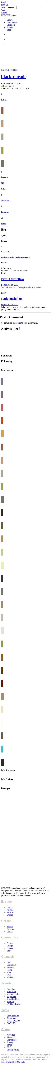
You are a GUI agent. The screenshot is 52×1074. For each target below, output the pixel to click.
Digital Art (11, 965)
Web (9, 975)
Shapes (10, 915)
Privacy (10, 1042)
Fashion (10, 967)
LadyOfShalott (11, 298)
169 (2, 183)
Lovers (10, 948)
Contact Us (12, 1040)
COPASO (11, 1023)
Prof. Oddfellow (12, 279)
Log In (4, 2)
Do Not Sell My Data (15, 1062)
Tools (9, 30)
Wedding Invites (14, 1004)
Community (12, 22)
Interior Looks (13, 994)
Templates (5, 200)
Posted (9, 285)
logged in (17, 323)
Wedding (11, 977)
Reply (3, 273)
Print (9, 972)
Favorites (5, 212)
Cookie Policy (13, 1050)
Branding (11, 989)
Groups (10, 945)
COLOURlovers (8, 15)
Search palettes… (8, 7)
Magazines (11, 996)
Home (9, 970)
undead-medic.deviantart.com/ (15, 257)
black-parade (13, 76)
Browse (10, 20)
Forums (10, 943)
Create (4, 12)
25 (2, 218)
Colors (3, 189)
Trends (10, 27)
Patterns (4, 177)
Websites (10, 1001)
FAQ (9, 1047)
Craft (9, 962)
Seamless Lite (13, 1016)
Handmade (11, 991)
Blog (9, 950)
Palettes (4, 100)
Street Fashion (13, 999)
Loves (3, 224)
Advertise (11, 1035)
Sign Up (4, 5)
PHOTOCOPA (13, 1021)
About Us (11, 1037)
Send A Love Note (9, 70)
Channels (11, 25)
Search (4, 10)
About (5, 1029)
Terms (9, 1045)
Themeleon (12, 1018)
